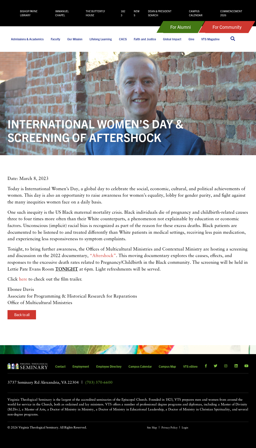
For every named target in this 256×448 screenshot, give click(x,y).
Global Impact (172, 39)
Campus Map (167, 366)
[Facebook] (206, 366)
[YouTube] (246, 366)
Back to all (22, 314)
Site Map (152, 427)
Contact (60, 366)
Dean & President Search (160, 13)
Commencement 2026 (231, 13)
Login (185, 427)
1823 (123, 13)
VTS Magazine (210, 39)
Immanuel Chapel (62, 13)
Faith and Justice (145, 39)
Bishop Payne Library (29, 13)
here (23, 279)
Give (191, 39)
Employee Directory (109, 366)
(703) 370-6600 (98, 383)
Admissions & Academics (27, 39)
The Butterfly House (95, 13)
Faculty (55, 39)
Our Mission (74, 39)
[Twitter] (215, 366)
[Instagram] (225, 366)
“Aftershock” (103, 256)
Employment (80, 366)
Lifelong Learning (101, 39)
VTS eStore (190, 366)
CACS (123, 39)
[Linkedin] (236, 366)
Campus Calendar (195, 13)
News (137, 13)
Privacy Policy (170, 427)
